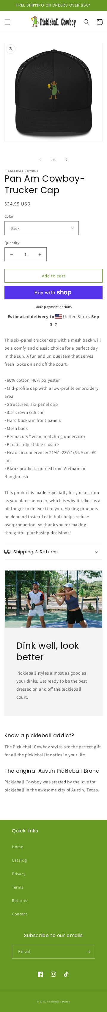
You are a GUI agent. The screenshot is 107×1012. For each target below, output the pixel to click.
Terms (17, 887)
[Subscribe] (88, 952)
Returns (19, 900)
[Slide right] (66, 159)
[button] (7, 22)
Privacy (18, 873)
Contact (19, 914)
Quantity (11, 242)
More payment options (53, 306)
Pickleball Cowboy (58, 1001)
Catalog (19, 860)
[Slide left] (40, 159)
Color (8, 216)
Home (17, 846)
